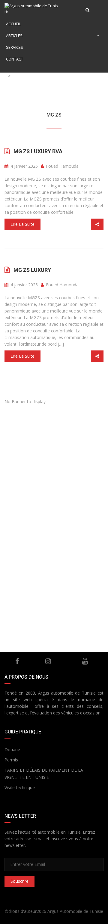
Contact (14, 59)
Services (14, 47)
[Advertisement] (54, 462)
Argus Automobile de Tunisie (75, 911)
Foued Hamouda (62, 166)
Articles (14, 35)
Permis (11, 760)
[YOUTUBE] (85, 661)
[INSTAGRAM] (48, 661)
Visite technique (19, 787)
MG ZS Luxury (32, 270)
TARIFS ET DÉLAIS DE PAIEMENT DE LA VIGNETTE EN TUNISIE (43, 773)
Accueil (13, 23)
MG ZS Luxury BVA (38, 151)
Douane (12, 749)
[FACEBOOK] (17, 661)
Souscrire (19, 881)
